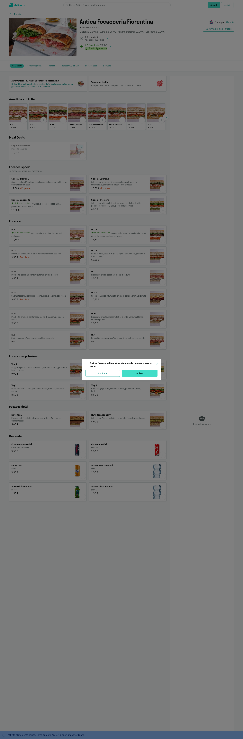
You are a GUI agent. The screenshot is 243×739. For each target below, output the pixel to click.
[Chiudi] (157, 364)
